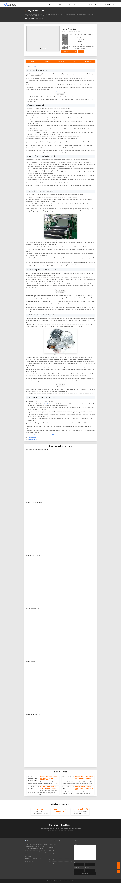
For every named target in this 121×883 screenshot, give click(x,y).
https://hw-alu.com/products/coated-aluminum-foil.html (44, 434)
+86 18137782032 (16, 1)
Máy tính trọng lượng (82, 4)
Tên (75, 862)
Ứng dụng (91, 4)
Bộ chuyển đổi (72, 4)
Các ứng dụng (61, 61)
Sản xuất (47, 61)
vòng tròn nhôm (52, 844)
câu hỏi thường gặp (88, 61)
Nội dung (33, 61)
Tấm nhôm (51, 853)
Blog (96, 4)
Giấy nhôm (51, 850)
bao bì (74, 61)
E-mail (74, 51)
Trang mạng (76, 867)
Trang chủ (45, 4)
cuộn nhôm (51, 847)
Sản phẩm (55, 4)
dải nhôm (51, 856)
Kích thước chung (63, 4)
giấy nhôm (46, 403)
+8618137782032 (82, 813)
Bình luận (76, 844)
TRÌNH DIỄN (33, 66)
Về (49, 4)
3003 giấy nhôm (32, 437)
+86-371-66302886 (82, 811)
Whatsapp (66, 51)
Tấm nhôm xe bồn (33, 439)
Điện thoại (87, 867)
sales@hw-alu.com (7, 1)
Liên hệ (101, 4)
